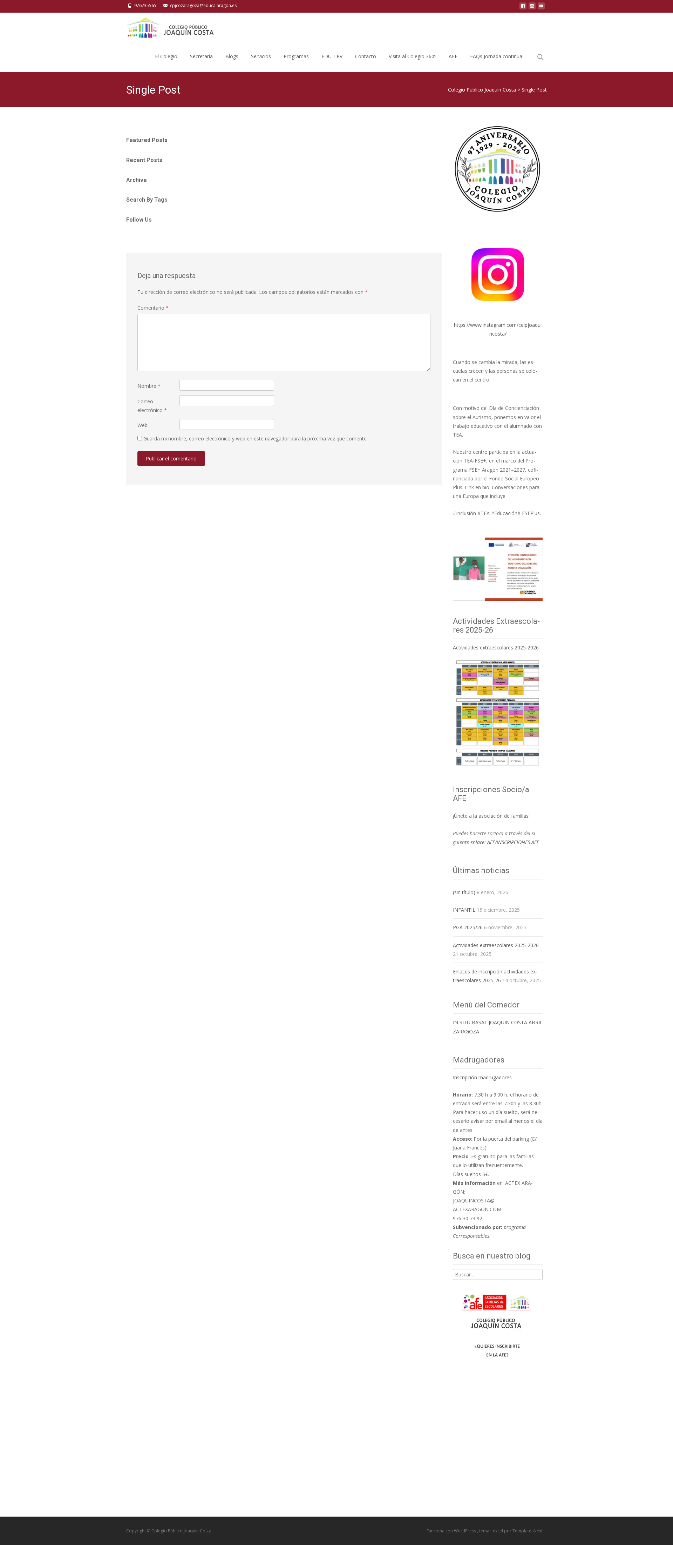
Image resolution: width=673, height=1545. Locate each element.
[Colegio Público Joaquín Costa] (169, 27)
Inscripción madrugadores (482, 1077)
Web (142, 425)
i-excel (497, 1531)
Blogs (231, 56)
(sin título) (464, 892)
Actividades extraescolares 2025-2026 (496, 647)
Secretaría (201, 56)
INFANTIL (464, 909)
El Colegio (166, 56)
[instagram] (532, 8)
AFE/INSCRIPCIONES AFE (513, 842)
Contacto (365, 56)
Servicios (261, 56)
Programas (296, 56)
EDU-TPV (331, 56)
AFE (453, 56)
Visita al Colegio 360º (412, 56)
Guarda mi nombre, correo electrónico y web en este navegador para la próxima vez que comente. (255, 438)
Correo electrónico (152, 405)
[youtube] (541, 8)
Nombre (149, 386)
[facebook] (522, 8)
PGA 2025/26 (468, 927)
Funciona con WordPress (452, 1531)
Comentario (153, 307)
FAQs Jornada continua (496, 56)
